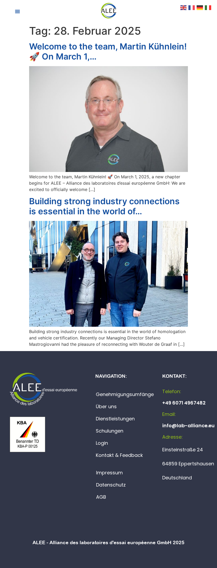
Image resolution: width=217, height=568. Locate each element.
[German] (200, 7)
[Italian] (208, 7)
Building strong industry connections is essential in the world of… (104, 206)
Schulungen (109, 431)
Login (102, 443)
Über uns (106, 406)
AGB (101, 497)
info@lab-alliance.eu (188, 425)
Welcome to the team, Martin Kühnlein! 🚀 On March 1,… (108, 51)
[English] (183, 7)
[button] (17, 11)
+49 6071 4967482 (184, 402)
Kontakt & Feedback (119, 455)
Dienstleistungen (115, 418)
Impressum (109, 472)
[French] (191, 7)
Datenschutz (111, 484)
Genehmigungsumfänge (125, 394)
